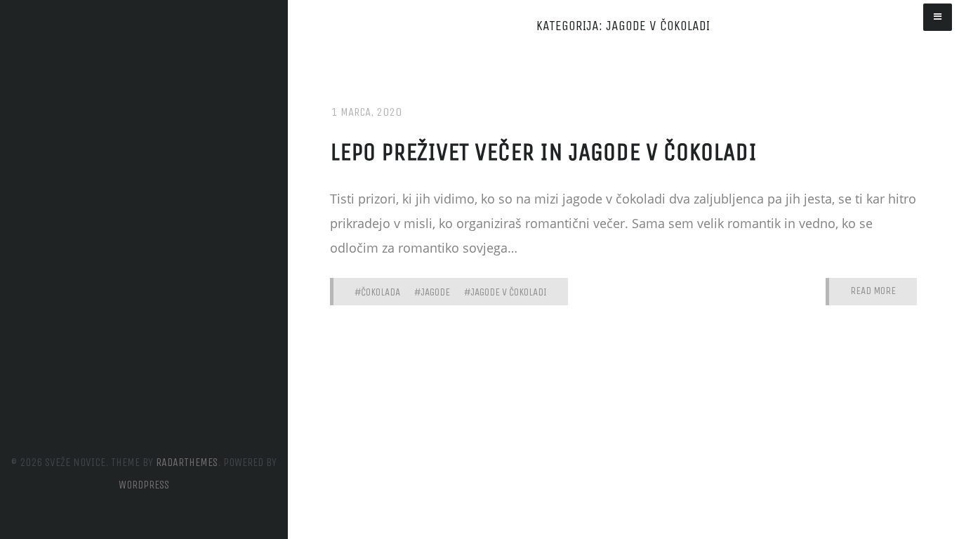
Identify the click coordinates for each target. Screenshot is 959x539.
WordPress (144, 484)
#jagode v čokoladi (505, 292)
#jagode (432, 292)
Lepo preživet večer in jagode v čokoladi (543, 152)
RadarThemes (187, 462)
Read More (873, 291)
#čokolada (377, 292)
